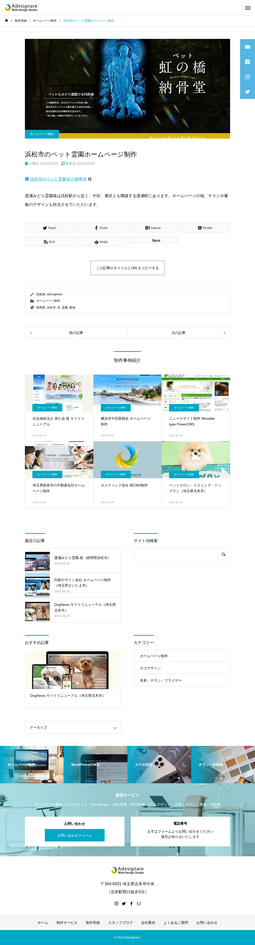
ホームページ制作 (42, 134)
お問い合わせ (206, 923)
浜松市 (51, 307)
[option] (73, 679)
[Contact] (138, 903)
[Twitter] (123, 903)
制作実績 (93, 923)
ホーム (43, 923)
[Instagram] (116, 903)
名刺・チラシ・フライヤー (161, 680)
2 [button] (73, 683)
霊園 (65, 307)
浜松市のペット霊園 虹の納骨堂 (58, 179)
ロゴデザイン (150, 668)
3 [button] (77, 683)
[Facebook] (131, 903)
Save (156, 240)
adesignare (54, 294)
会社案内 (148, 923)
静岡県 (40, 307)
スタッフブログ (120, 923)
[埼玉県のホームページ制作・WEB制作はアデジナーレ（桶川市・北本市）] (21, 7)
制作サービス (67, 923)
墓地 (72, 307)
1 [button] (68, 683)
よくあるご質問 (176, 923)
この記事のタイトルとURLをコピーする (127, 268)
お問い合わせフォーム (74, 835)
